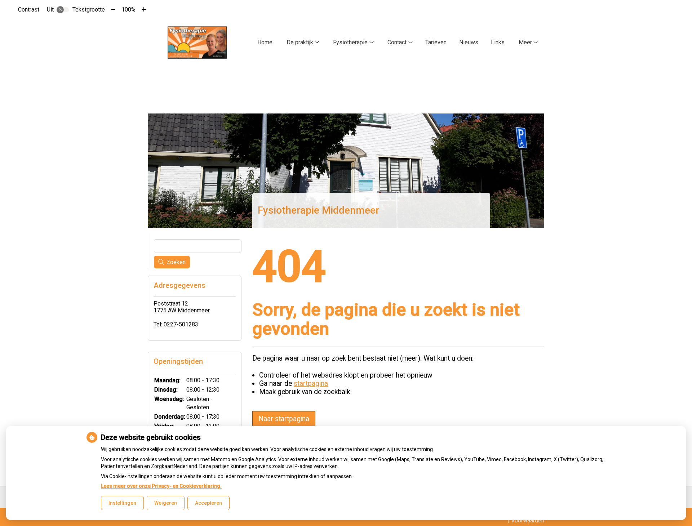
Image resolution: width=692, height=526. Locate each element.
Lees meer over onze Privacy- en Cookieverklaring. (161, 486)
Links (498, 42)
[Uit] (63, 9)
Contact (397, 42)
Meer (525, 42)
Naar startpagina (283, 419)
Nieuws (468, 42)
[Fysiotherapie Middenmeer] (197, 42)
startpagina (311, 383)
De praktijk (300, 42)
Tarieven (436, 42)
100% (128, 9)
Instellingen (122, 503)
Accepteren (208, 503)
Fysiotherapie (350, 42)
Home (264, 42)
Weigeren (165, 503)
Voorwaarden (527, 520)
